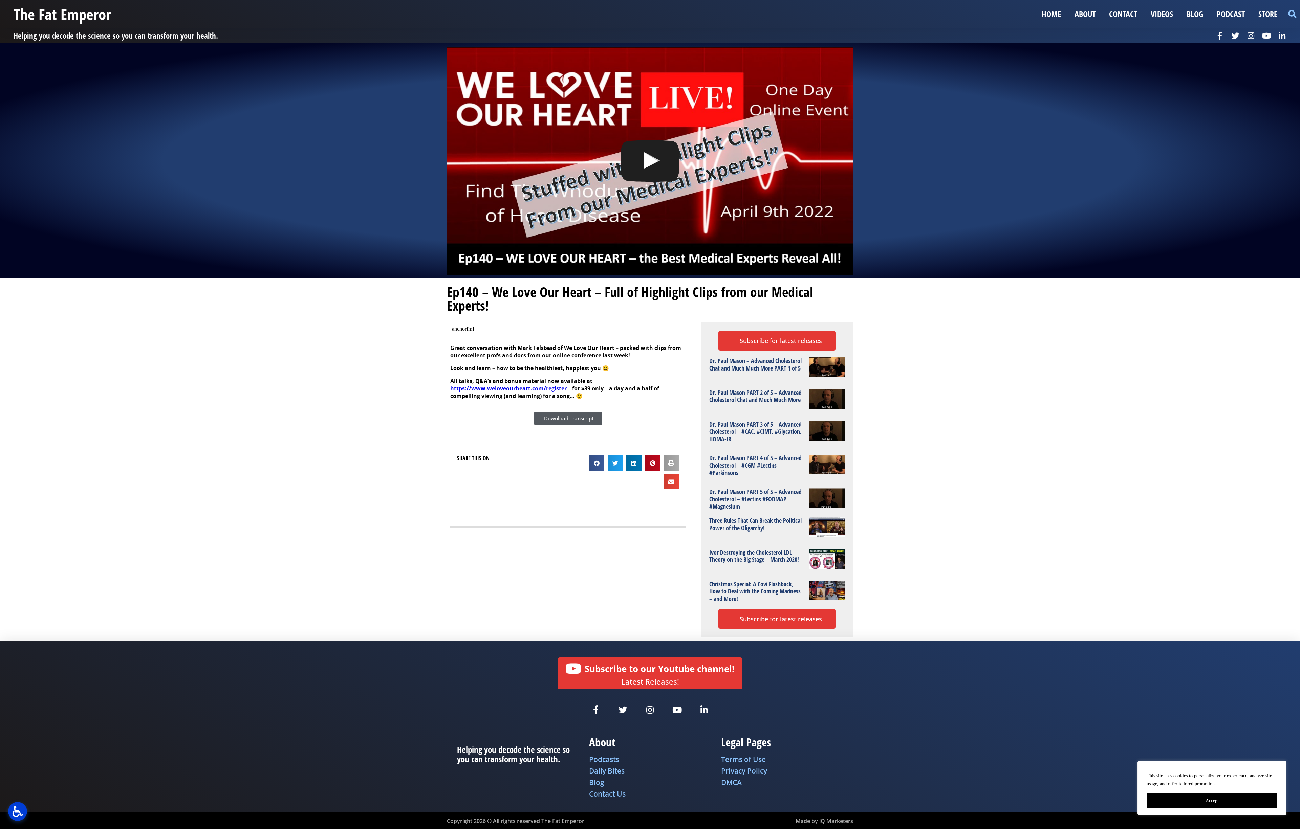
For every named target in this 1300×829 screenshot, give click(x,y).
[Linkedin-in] (1282, 35)
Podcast (1231, 13)
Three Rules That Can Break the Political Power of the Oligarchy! (755, 524)
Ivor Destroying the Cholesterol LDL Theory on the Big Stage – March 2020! (754, 556)
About (1085, 13)
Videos (1162, 13)
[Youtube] (1266, 35)
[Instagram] (1251, 35)
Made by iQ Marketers (824, 821)
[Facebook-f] (1220, 35)
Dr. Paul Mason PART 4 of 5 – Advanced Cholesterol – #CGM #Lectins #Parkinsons (755, 465)
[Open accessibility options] (17, 811)
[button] (1292, 14)
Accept (1212, 800)
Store (1267, 13)
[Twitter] (1235, 35)
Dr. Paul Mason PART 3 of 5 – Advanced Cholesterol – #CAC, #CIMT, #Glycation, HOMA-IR (755, 431)
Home (1051, 13)
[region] (1212, 788)
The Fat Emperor (62, 14)
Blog (1195, 13)
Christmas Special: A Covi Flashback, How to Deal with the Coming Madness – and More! (755, 591)
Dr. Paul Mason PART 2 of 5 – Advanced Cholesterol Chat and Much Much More (755, 396)
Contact (1123, 13)
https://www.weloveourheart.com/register (508, 388)
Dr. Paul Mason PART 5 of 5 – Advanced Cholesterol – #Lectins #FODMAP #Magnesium (755, 499)
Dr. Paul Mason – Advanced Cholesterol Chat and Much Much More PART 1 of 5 (755, 364)
